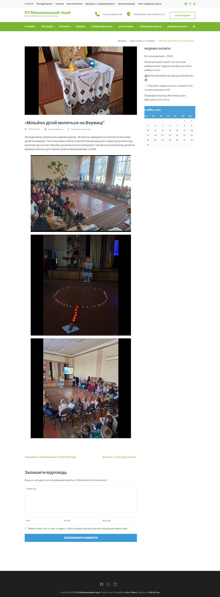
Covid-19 (29, 4)
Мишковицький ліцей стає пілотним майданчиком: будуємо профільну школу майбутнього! (168, 66)
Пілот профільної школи (149, 4)
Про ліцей (47, 26)
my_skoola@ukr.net (112, 14)
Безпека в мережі (126, 4)
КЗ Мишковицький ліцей (48, 12)
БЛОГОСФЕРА (126, 26)
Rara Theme (131, 592)
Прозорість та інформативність (100, 4)
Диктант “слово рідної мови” (119, 457)
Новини (80, 26)
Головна (30, 26)
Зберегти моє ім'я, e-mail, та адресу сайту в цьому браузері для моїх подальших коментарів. (78, 528)
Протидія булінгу (44, 4)
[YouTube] (194, 3)
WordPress (154, 592)
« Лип (149, 109)
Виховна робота (177, 26)
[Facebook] (186, 3)
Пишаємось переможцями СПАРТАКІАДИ (50, 457)
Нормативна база (101, 26)
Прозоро (64, 26)
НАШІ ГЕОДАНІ (182, 15)
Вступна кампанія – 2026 (158, 56)
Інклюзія (60, 4)
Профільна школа (150, 26)
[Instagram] (190, 3)
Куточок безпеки (74, 4)
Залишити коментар (81, 129)
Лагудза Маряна (56, 129)
